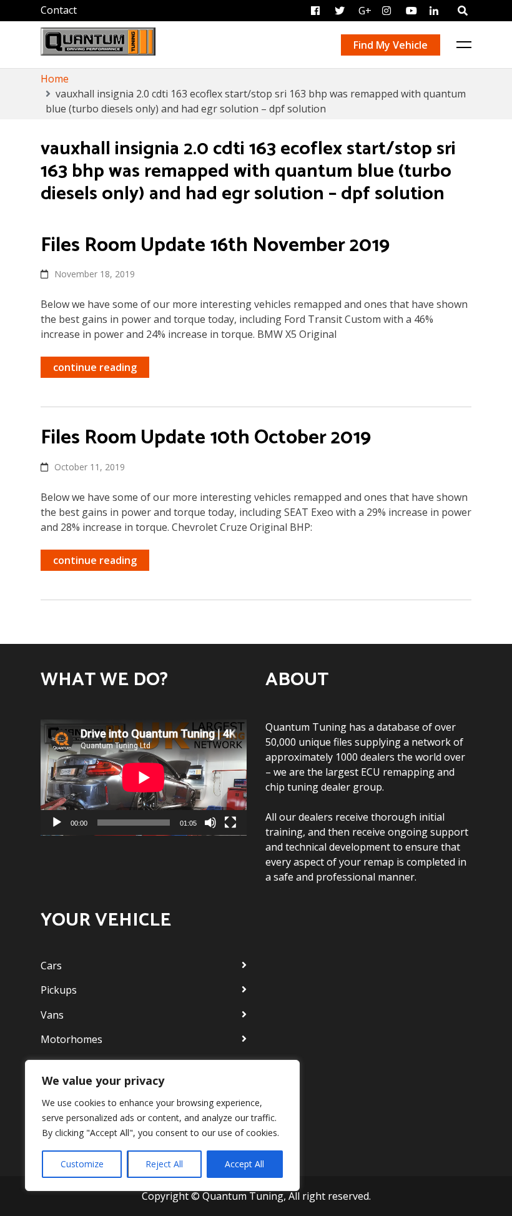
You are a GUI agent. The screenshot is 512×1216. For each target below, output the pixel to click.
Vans (52, 1015)
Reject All (164, 1164)
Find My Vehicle (390, 45)
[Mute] (210, 822)
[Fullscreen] (230, 822)
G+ (365, 10)
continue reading (95, 367)
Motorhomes (71, 1039)
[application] (144, 777)
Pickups (59, 990)
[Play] (57, 822)
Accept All (244, 1164)
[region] (162, 1125)
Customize (82, 1164)
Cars (51, 965)
